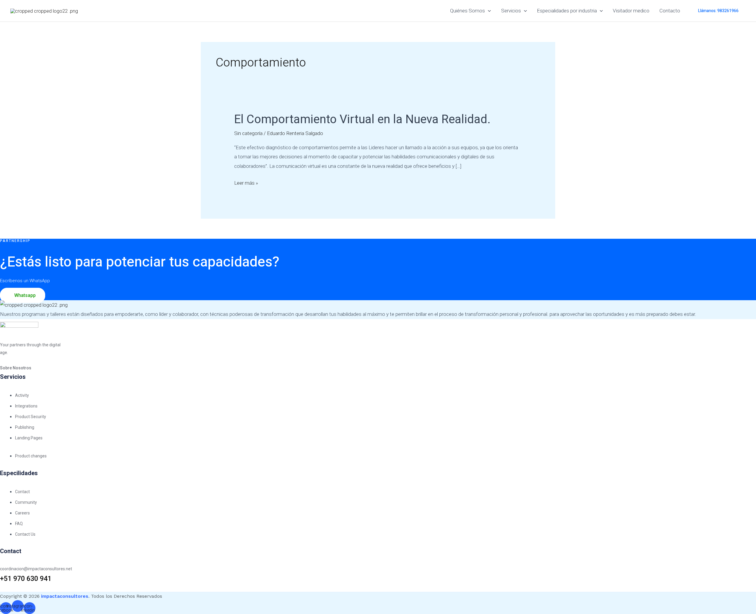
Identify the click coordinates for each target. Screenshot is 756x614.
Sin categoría (248, 133)
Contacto (669, 11)
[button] (488, 11)
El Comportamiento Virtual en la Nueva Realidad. (362, 119)
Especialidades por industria (567, 11)
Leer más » (246, 182)
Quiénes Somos (467, 11)
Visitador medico (631, 11)
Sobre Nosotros (15, 368)
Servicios (511, 11)
